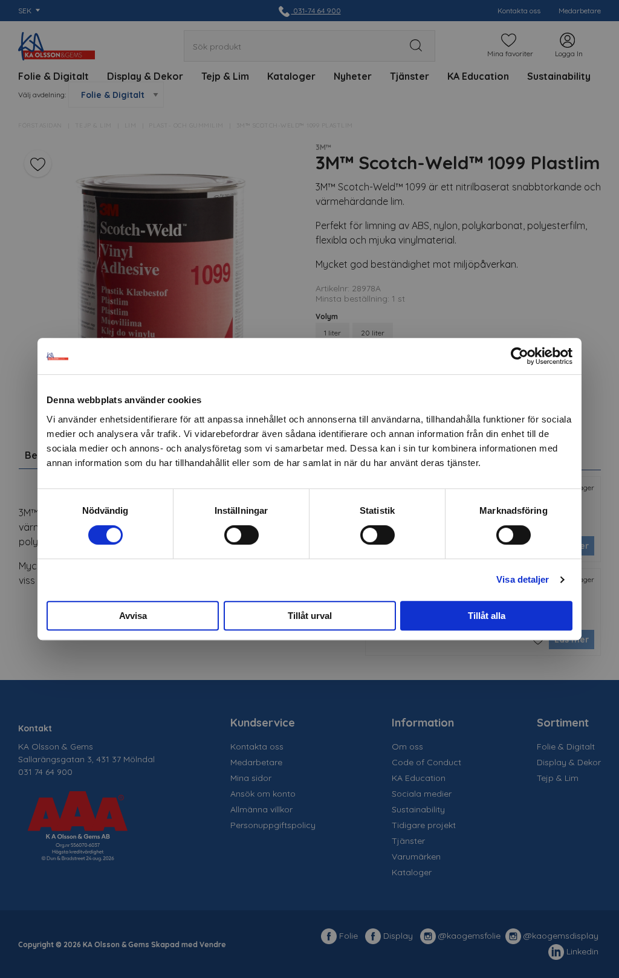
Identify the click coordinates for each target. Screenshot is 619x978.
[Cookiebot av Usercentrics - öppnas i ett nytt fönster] (519, 356)
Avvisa (133, 615)
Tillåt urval (310, 615)
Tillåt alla (486, 615)
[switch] (241, 535)
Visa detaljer (522, 579)
